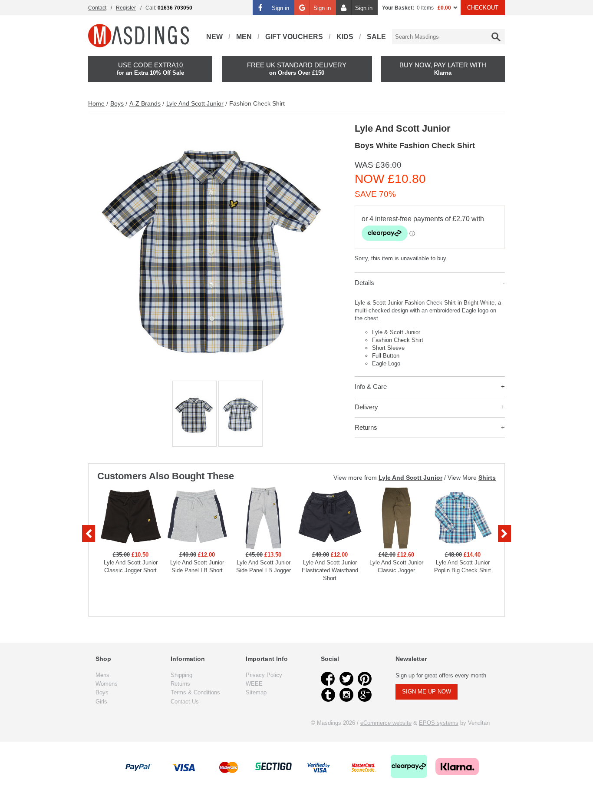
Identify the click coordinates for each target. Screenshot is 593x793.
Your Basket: (398, 8)
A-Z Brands (145, 103)
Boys (117, 103)
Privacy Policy (264, 675)
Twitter (346, 679)
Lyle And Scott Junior (195, 103)
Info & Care (371, 386)
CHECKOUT (482, 7)
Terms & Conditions (195, 692)
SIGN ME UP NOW (426, 691)
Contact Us (185, 701)
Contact (97, 8)
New (214, 36)
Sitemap (256, 692)
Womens (107, 683)
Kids (344, 36)
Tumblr (328, 695)
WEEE (254, 683)
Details (364, 282)
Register (126, 8)
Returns (366, 427)
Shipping (181, 675)
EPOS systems (438, 723)
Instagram (346, 695)
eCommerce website (386, 723)
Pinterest (364, 679)
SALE (376, 36)
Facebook (328, 679)
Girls (101, 701)
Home (96, 103)
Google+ (364, 695)
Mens (102, 675)
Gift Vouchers (294, 36)
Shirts (487, 477)
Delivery (366, 407)
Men (244, 36)
